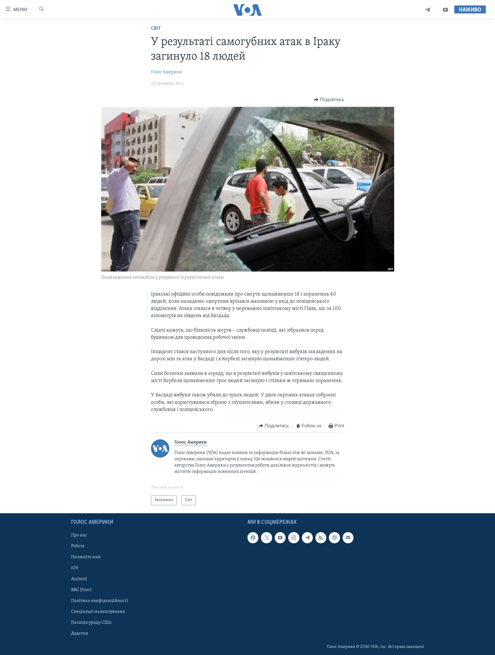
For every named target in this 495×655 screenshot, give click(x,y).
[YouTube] (445, 9)
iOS (74, 568)
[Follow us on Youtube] (280, 537)
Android (79, 579)
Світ (156, 28)
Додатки (79, 633)
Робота (78, 546)
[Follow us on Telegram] (307, 537)
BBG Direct (81, 589)
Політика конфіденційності (99, 601)
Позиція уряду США (91, 622)
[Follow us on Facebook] (252, 537)
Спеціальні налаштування (98, 611)
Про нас (79, 535)
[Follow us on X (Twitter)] (266, 537)
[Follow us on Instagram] (293, 537)
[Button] (329, 99)
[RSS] (320, 537)
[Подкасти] (334, 537)
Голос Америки (166, 72)
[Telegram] (428, 9)
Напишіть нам (86, 557)
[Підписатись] (348, 537)
